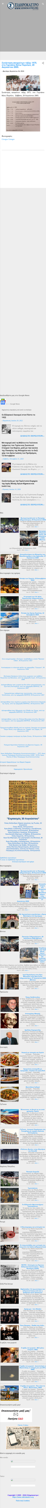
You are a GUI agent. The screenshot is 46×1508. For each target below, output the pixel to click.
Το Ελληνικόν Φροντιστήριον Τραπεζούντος (32, 1205)
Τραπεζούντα (32, 1188)
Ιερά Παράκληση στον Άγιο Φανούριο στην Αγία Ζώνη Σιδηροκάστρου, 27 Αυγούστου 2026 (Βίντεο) (33, 977)
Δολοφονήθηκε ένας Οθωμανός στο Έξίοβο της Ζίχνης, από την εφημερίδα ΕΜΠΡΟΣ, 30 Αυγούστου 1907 (23, 711)
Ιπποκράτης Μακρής (32, 1013)
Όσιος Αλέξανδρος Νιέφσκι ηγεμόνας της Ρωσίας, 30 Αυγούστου (23, 824)
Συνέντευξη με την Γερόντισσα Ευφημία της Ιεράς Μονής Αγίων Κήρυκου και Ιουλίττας (19, 483)
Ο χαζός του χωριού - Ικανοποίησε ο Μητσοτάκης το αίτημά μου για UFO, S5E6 (32, 1367)
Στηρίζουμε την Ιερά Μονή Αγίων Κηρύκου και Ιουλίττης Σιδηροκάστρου (42, 955)
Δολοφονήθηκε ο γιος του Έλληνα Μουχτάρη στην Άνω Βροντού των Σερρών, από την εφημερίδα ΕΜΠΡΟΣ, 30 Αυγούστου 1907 (23, 720)
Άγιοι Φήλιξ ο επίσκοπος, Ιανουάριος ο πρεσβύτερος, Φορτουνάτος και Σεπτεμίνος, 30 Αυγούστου (23, 829)
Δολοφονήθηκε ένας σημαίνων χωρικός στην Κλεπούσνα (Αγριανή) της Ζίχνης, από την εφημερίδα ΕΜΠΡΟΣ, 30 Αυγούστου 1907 (23, 702)
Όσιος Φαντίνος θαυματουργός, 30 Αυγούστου (23, 847)
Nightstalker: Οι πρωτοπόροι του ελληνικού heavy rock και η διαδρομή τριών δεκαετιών (33, 1290)
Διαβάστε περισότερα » (32, 436)
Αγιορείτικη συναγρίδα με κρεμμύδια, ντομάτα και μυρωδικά (32, 1069)
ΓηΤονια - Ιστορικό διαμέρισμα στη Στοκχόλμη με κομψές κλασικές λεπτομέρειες (32, 1131)
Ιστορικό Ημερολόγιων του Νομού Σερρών (15, 762)
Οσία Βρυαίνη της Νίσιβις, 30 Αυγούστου (23, 845)
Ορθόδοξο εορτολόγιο (8, 858)
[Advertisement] (23, 35)
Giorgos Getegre (8, 139)
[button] (43, 63)
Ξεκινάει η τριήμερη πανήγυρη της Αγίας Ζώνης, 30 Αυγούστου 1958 (23, 736)
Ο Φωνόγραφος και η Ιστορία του (33, 1227)
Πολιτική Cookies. (23, 1501)
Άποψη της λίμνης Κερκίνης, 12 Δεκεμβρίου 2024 (32, 614)
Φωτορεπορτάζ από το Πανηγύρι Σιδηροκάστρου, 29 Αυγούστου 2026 (33, 519)
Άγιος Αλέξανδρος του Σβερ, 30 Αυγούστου (23, 843)
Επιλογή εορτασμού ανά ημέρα (23, 862)
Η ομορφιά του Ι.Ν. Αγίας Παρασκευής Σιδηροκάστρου (32, 597)
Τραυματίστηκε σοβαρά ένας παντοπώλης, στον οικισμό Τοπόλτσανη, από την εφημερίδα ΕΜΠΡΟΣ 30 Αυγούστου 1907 (23, 694)
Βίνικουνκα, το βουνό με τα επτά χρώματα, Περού (33, 1110)
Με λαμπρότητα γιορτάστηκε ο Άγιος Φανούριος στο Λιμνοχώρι (32, 915)
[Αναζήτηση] (43, 4)
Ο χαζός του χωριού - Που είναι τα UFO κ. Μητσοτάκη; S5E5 (32, 1386)
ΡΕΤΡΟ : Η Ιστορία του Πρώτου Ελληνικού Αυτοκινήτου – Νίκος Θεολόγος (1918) (32, 1266)
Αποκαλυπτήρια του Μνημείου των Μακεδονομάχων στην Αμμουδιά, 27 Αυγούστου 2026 (32, 556)
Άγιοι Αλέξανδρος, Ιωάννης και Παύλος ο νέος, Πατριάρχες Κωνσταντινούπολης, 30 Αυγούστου (23, 849)
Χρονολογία (28, 769)
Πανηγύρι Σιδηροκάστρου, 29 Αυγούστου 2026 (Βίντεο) (42, 535)
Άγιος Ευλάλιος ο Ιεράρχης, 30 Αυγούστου (23, 832)
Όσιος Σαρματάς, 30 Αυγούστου (23, 836)
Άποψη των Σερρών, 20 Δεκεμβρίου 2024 (33, 579)
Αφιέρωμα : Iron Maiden (32, 1309)
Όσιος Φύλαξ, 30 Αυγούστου (23, 827)
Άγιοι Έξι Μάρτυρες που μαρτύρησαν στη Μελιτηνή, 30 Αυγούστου (23, 838)
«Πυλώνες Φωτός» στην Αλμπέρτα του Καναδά (32, 1150)
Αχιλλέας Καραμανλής (33, 1030)
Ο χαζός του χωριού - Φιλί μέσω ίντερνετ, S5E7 (32, 1348)
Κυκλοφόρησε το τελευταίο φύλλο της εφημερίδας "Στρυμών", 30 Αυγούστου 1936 (23, 668)
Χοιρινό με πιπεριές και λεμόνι (33, 1052)
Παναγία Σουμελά (32, 1172)
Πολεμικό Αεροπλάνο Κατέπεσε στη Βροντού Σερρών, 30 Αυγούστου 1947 (23, 745)
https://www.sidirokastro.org (23, 1497)
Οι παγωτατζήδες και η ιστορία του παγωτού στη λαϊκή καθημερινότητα (32, 1246)
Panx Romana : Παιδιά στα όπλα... (32, 1325)
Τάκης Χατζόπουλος (32, 997)
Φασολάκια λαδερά (33, 1087)
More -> (37, 526)
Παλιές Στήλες (23, 1425)
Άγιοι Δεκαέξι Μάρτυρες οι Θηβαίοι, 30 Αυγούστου (23, 834)
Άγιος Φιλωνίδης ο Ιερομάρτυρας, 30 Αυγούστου (23, 841)
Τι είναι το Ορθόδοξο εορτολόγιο (12, 860)
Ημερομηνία (18, 769)
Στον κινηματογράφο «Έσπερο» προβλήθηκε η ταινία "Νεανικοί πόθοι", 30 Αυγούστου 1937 (23, 659)
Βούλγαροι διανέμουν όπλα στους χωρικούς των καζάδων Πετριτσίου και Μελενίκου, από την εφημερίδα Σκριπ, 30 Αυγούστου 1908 (23, 677)
